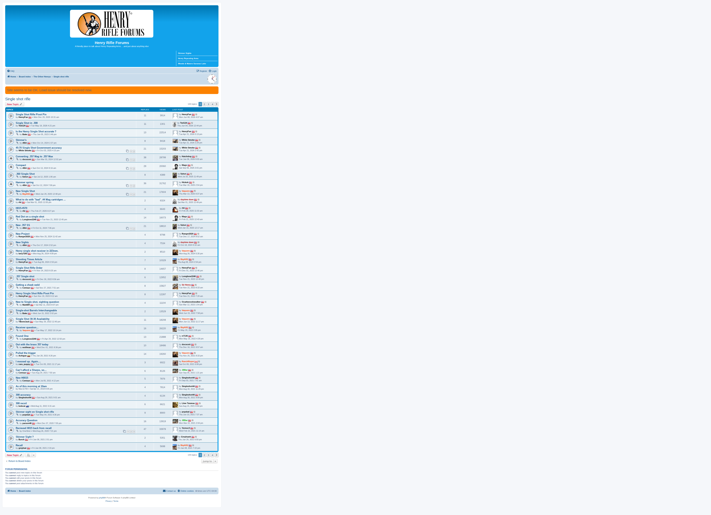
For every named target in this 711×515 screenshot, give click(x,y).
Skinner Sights (184, 53)
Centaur (26, 288)
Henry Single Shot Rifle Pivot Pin (35, 293)
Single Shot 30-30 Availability (32, 319)
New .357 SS (23, 225)
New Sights (22, 242)
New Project (22, 233)
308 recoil (21, 403)
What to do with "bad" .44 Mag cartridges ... (41, 199)
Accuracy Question (26, 420)
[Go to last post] (196, 114)
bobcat (22, 406)
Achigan (23, 356)
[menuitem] (10, 71)
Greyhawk (186, 437)
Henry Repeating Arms (188, 58)
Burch (21, 439)
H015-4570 (21, 208)
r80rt (24, 143)
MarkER (26, 305)
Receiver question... (27, 327)
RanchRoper (188, 361)
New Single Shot (25, 191)
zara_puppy (24, 364)
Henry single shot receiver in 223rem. (37, 250)
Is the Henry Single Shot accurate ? (36, 131)
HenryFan (23, 117)
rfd (20, 202)
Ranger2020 (24, 236)
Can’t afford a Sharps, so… (31, 370)
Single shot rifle (17, 99)
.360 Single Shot (25, 173)
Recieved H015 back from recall (34, 428)
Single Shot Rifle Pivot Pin (31, 114)
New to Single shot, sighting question (37, 302)
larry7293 (23, 253)
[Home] (112, 23)
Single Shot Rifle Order (29, 267)
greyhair (22, 448)
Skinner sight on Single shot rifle (35, 411)
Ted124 (22, 126)
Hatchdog (186, 156)
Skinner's (21, 140)
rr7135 (185, 336)
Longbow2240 (29, 219)
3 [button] (208, 104)
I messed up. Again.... (28, 361)
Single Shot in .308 (27, 123)
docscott (26, 159)
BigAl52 (26, 194)
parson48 (26, 423)
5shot (25, 177)
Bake (24, 134)
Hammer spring (25, 182)
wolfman (26, 347)
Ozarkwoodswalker (191, 302)
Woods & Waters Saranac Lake (192, 64)
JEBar (185, 370)
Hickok (185, 182)
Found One (22, 336)
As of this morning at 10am (31, 386)
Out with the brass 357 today (32, 344)
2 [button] (204, 104)
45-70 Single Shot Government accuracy (39, 147)
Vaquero (186, 191)
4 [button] (212, 104)
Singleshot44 (188, 378)
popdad (26, 415)
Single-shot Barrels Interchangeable (36, 310)
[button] (216, 104)
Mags (184, 165)
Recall (19, 445)
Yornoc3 (186, 428)
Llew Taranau (188, 403)
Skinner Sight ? (25, 436)
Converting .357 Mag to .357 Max (34, 156)
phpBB (102, 498)
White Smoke (188, 140)
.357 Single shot (25, 276)
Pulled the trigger (26, 353)
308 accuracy (23, 394)
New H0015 (22, 377)
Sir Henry (186, 285)
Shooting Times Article (29, 259)
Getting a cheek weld (28, 284)
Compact (21, 165)
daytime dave (187, 199)
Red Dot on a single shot (30, 216)
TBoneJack (24, 322)
